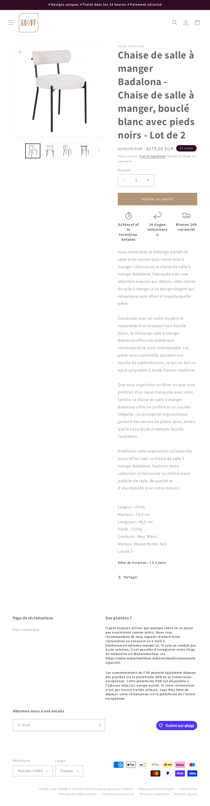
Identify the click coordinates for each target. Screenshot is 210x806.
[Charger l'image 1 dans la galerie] (32, 151)
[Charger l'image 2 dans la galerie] (50, 151)
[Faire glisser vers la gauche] (18, 150)
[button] (10, 22)
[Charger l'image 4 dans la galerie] (84, 151)
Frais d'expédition (153, 156)
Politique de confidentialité (156, 789)
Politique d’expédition (154, 794)
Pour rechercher (26, 629)
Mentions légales (185, 794)
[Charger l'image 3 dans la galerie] (67, 151)
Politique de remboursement (77, 794)
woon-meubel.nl (60, 789)
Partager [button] (131, 577)
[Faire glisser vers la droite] (99, 150)
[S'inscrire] (99, 725)
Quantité (124, 170)
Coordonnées (188, 789)
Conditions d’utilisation (118, 794)
